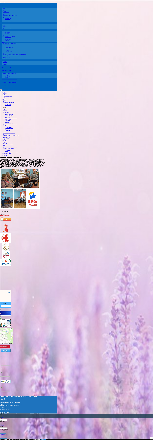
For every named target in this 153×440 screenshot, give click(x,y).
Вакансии (4, 13)
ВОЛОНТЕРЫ (3, 65)
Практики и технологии (8, 37)
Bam (38, 413)
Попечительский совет (6, 12)
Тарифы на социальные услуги (7, 56)
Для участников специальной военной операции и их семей (9, 79)
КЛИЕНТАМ (3, 42)
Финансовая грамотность (8, 32)
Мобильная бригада (5, 58)
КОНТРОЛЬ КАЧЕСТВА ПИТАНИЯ (6, 70)
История (4, 14)
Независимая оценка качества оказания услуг (9, 102)
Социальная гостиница (6, 44)
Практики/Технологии (8, 116)
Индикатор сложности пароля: (4, 429)
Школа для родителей (7, 33)
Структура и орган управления (7, 10)
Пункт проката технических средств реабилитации (9, 43)
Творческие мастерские (8, 117)
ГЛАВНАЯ (3, 92)
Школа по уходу (7, 77)
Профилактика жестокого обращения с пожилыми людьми (10, 154)
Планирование (5, 24)
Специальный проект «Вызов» (5, 85)
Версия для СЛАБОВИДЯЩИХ (5, 215)
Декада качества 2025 (7, 19)
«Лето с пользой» (7, 50)
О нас (4, 8)
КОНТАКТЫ (3, 60)
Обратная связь (5, 62)
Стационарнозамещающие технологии (8, 148)
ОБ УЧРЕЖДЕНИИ (4, 7)
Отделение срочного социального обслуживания (9, 35)
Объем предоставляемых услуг (7, 53)
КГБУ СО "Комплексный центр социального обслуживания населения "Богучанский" (18, 413)
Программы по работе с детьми (9, 123)
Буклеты (4, 132)
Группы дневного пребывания (9, 31)
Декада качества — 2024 (8, 18)
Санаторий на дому (7, 75)
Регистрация (5, 434)
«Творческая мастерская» (8, 129)
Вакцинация (5, 101)
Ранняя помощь (7, 40)
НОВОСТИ (3, 5)
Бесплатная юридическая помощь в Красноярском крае (6, 312)
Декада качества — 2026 (8, 105)
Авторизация (2, 425)
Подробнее (44, 439)
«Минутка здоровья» (7, 49)
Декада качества (5, 17)
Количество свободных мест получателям (9, 133)
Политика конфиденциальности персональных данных (10, 15)
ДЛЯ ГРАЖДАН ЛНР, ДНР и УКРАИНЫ (7, 67)
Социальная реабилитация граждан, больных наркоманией (9, 82)
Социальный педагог (8, 120)
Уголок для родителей (8, 39)
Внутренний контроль (6, 20)
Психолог (6, 38)
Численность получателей (6, 57)
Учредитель (4, 11)
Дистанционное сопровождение (7, 126)
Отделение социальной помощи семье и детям (9, 36)
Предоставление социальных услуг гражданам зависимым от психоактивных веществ (14, 54)
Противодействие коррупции (7, 28)
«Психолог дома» (7, 48)
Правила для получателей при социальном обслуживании (11, 135)
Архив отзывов (5, 64)
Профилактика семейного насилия (6, 80)
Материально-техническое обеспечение (8, 21)
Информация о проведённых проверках (8, 98)
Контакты (4, 61)
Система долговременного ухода (9, 51)
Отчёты (4, 25)
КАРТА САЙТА (4, 145)
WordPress (35, 413)
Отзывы (4, 63)
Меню (1, 90)
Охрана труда (5, 26)
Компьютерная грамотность (8, 46)
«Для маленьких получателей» (9, 47)
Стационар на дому (7, 76)
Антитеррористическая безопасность (8, 111)
